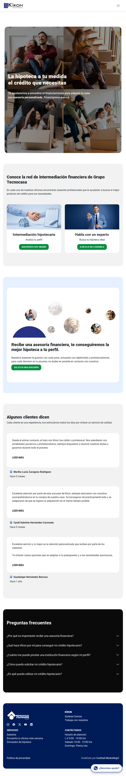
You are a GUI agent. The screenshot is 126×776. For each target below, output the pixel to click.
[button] (118, 5)
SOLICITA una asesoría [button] (26, 367)
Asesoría (11, 734)
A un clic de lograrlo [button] (92, 247)
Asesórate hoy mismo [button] (34, 247)
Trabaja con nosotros (76, 720)
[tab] (63, 636)
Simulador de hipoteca (19, 742)
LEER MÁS (18, 457)
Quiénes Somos (73, 716)
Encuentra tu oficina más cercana (25, 738)
